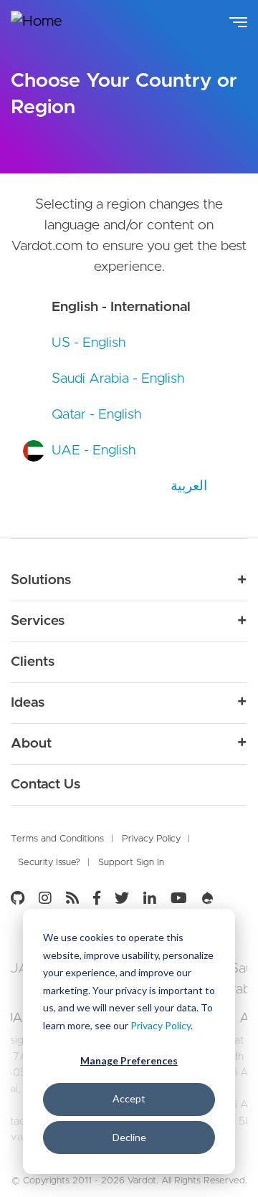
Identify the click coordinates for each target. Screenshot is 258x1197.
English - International (121, 307)
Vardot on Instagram (45, 898)
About (31, 743)
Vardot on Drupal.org (207, 898)
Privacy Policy (160, 1025)
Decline (129, 1137)
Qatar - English (96, 414)
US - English (88, 343)
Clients (32, 662)
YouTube (178, 898)
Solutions (41, 580)
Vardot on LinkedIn (149, 898)
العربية (189, 485)
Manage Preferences (129, 1060)
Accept (129, 1098)
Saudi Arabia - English (118, 379)
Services (37, 621)
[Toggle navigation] (238, 21)
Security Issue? (49, 862)
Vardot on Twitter (122, 898)
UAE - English (93, 450)
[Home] (47, 22)
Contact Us (45, 784)
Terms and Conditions (57, 839)
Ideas (27, 703)
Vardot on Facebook (97, 898)
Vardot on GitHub (21, 898)
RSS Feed (72, 898)
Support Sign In (131, 862)
